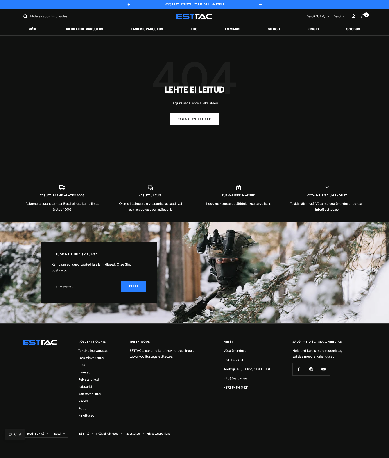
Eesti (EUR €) (316, 16)
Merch (274, 29)
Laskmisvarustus (147, 29)
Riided (83, 401)
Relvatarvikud (88, 379)
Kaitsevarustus (89, 394)
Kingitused (86, 415)
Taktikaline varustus (83, 29)
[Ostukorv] (363, 16)
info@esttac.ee (235, 378)
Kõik (32, 29)
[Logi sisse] (354, 16)
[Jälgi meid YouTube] (323, 369)
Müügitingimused (107, 433)
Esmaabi (232, 29)
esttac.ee (165, 356)
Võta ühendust (235, 351)
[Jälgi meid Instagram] (311, 369)
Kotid (82, 408)
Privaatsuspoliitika (158, 433)
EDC (194, 29)
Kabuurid (85, 387)
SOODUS (353, 29)
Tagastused (132, 433)
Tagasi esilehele (194, 119)
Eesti (337, 16)
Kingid (313, 29)
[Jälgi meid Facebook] (298, 369)
